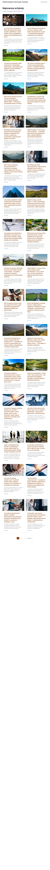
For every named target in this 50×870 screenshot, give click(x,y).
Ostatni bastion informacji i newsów (15, 2)
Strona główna (44, 2)
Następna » (29, 538)
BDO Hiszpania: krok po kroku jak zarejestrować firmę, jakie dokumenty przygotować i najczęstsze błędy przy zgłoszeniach (12, 306)
